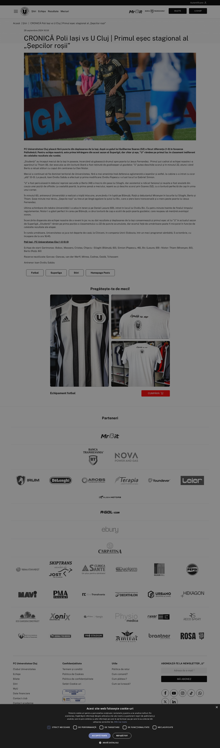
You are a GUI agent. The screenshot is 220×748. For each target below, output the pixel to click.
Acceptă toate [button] (99, 735)
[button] (110, 742)
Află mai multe (120, 722)
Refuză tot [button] (122, 735)
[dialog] (110, 726)
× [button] (217, 707)
